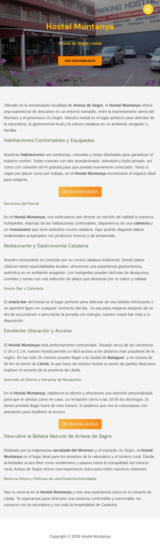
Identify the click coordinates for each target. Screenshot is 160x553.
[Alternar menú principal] (148, 9)
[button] (80, 61)
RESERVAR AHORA (80, 192)
